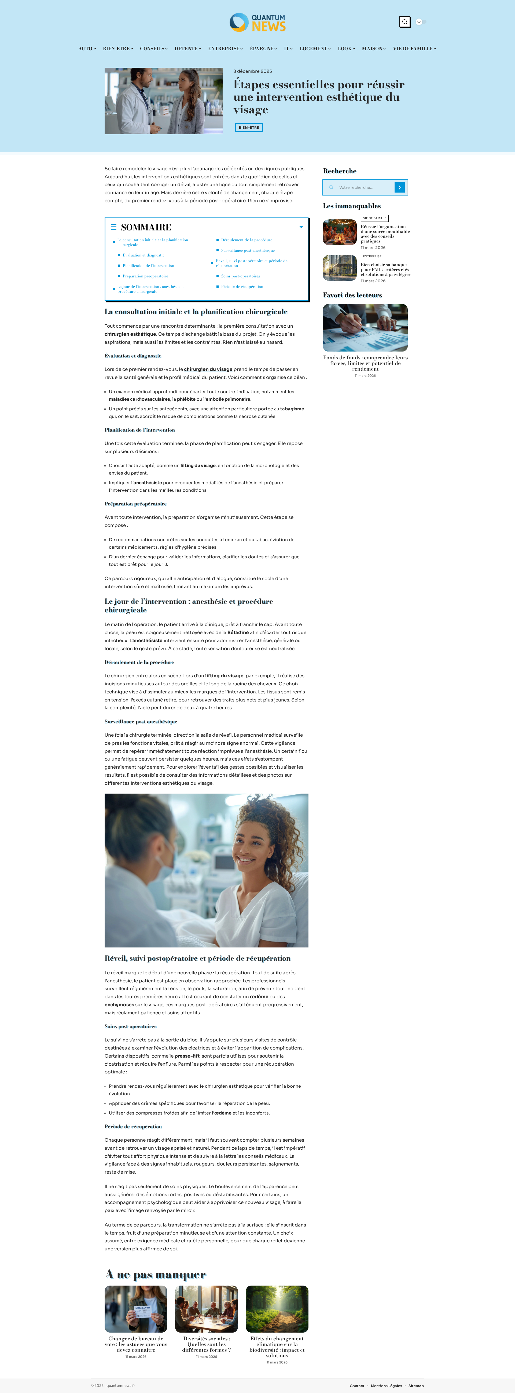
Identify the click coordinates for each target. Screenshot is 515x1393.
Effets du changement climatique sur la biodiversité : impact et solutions (277, 1347)
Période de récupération (242, 287)
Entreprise (372, 256)
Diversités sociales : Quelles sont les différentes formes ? (206, 1344)
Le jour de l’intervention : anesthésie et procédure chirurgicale (150, 289)
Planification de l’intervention (148, 266)
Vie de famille (374, 218)
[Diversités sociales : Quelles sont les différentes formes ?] (206, 1309)
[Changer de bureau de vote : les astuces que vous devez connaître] (136, 1309)
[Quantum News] (257, 22)
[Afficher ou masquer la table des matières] (237, 227)
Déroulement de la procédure (246, 240)
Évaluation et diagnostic (143, 255)
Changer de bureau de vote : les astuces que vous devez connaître (136, 1344)
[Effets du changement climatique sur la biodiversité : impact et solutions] (277, 1309)
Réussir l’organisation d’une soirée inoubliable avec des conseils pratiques (385, 233)
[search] (404, 21)
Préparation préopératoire (145, 276)
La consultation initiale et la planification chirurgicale (152, 242)
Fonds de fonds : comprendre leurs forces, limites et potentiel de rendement (365, 363)
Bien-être (249, 127)
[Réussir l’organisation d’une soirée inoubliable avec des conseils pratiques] (340, 232)
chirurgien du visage (208, 369)
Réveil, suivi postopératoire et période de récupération (252, 263)
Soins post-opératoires (240, 276)
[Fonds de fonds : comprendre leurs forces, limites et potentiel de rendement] (365, 328)
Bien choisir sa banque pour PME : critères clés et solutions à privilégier (386, 269)
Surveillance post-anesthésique (248, 250)
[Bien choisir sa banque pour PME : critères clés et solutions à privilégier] (340, 268)
